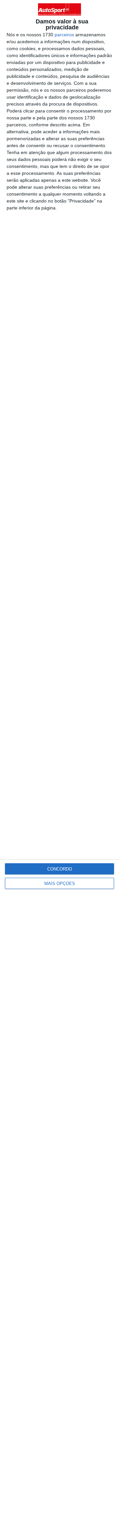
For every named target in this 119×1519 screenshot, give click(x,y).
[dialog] (59, 759)
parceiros (64, 34)
